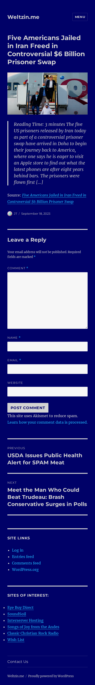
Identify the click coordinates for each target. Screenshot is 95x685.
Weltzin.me (23, 17)
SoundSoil (16, 614)
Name (14, 338)
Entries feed (23, 556)
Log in (18, 550)
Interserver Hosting (25, 620)
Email (14, 360)
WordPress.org (25, 569)
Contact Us (17, 661)
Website (15, 382)
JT (15, 213)
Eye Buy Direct (20, 607)
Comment (17, 268)
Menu (80, 17)
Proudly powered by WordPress (51, 676)
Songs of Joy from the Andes (33, 626)
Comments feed (26, 563)
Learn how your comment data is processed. (47, 422)
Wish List (15, 639)
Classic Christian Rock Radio (33, 633)
